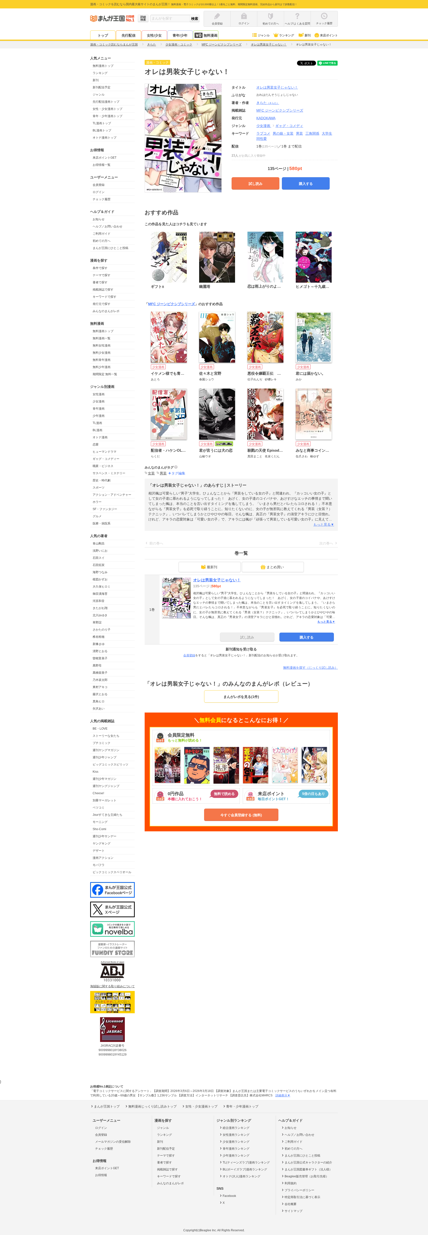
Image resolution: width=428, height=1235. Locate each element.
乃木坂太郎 (100, 680)
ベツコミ (99, 807)
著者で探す (100, 282)
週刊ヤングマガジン (106, 750)
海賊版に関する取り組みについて (112, 986)
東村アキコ (100, 687)
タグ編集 (178, 473)
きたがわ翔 (100, 608)
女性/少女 (154, 35)
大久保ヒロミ (101, 586)
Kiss (95, 771)
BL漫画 (97, 430)
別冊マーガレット (104, 800)
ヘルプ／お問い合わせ (107, 226)
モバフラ (99, 865)
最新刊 (212, 567)
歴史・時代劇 (101, 480)
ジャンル (264, 35)
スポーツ (99, 487)
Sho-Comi (99, 829)
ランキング (286, 35)
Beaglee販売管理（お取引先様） (307, 1176)
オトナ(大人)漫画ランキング (241, 1176)
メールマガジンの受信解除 (113, 1141)
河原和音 (99, 601)
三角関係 (312, 133)
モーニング (100, 822)
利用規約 (290, 1183)
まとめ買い (275, 567)
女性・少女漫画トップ (107, 109)
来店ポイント (329, 35)
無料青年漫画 (101, 360)
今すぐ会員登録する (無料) (241, 815)
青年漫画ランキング (236, 1148)
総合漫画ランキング (236, 1128)
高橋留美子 (100, 672)
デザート (99, 850)
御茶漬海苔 (100, 593)
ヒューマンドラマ (104, 451)
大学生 (327, 133)
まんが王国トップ (107, 1106)
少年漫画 (99, 416)
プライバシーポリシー (299, 1190)
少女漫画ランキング (236, 1141)
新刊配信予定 (101, 87)
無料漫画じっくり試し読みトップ (152, 1106)
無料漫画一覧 (101, 338)
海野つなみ (100, 572)
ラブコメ (263, 133)
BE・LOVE (100, 728)
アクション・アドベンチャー (112, 494)
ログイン (99, 192)
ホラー (97, 502)
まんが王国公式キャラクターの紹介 (308, 1162)
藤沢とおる (100, 694)
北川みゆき (100, 615)
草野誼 (97, 622)
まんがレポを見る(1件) (241, 697)
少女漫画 (99, 401)
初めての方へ (101, 241)
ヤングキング (101, 843)
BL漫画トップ (102, 130)
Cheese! (98, 793)
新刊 (308, 35)
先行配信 (128, 35)
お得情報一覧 (101, 165)
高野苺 (97, 665)
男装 (299, 133)
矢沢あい (99, 708)
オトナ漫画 (100, 437)
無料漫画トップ (103, 66)
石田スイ (99, 558)
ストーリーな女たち (106, 736)
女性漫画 (99, 394)
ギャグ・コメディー (106, 459)
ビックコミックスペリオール (112, 872)
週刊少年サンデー (104, 836)
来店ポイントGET (104, 157)
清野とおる (100, 651)
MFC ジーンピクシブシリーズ (171, 304)
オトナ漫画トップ (104, 137)
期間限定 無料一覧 (105, 374)
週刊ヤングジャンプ (106, 786)
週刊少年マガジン (104, 779)
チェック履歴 (101, 199)
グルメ (97, 516)
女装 (151, 473)
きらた (267, 103)
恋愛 (96, 444)
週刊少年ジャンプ (104, 757)
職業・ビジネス (103, 466)
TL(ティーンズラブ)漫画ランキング (246, 1162)
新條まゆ (99, 644)
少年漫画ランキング (236, 1155)
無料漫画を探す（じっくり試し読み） (310, 667)
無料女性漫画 (101, 345)
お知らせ (99, 219)
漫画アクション (103, 858)
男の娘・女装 (283, 133)
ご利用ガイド (101, 233)
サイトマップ (293, 1211)
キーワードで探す (104, 296)
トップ (103, 35)
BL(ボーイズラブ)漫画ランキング (245, 1169)
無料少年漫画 (101, 367)
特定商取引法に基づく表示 (302, 1197)
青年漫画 (99, 408)
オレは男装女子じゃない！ (277, 87)
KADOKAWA (265, 118)
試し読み (256, 184)
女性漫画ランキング (236, 1134)
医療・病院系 (101, 523)
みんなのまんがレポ (106, 311)
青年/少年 (180, 35)
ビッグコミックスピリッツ (110, 764)
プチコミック (101, 743)
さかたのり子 (101, 629)
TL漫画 (97, 423)
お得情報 (101, 1175)
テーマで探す (101, 275)
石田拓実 (99, 565)
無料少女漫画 (101, 352)
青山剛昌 (99, 543)
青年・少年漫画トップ (107, 116)
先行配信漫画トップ (106, 101)
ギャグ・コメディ (289, 126)
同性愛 (261, 139)
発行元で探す (101, 304)
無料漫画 (210, 35)
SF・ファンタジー (105, 509)
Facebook (229, 1196)
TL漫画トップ (102, 123)
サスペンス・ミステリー (109, 473)
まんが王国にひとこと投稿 (110, 248)
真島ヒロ (99, 701)
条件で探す (100, 268)
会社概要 (290, 1204)
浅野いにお (100, 550)
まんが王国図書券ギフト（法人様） (308, 1169)
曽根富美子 (100, 658)
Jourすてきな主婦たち (107, 814)
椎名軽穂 (99, 637)
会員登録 (99, 185)
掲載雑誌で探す (103, 289)
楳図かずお (100, 579)
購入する (306, 184)
